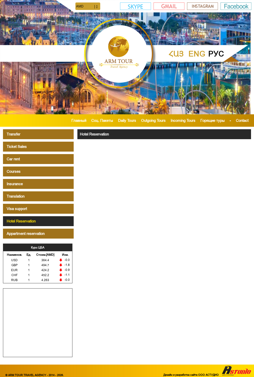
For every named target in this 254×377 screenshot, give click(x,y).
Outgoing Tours (153, 120)
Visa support (17, 209)
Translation (16, 196)
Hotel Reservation (21, 221)
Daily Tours (127, 120)
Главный (78, 120)
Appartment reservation (26, 233)
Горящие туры (212, 120)
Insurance (15, 184)
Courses (14, 171)
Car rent (13, 159)
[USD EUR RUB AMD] (87, 6)
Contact (242, 120)
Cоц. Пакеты (102, 120)
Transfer (13, 134)
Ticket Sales (17, 146)
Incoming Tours (183, 120)
